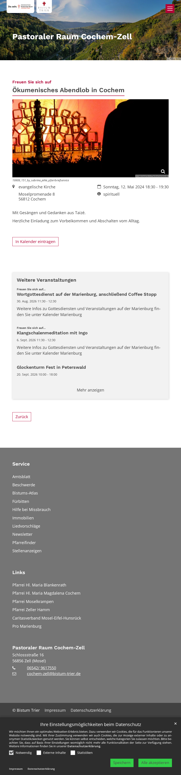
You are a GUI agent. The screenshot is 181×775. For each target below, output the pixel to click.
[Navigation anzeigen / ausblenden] (170, 8)
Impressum (16, 768)
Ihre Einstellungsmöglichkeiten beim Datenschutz (90, 724)
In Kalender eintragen (35, 241)
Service (21, 464)
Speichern (121, 762)
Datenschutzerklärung (83, 746)
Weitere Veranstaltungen (46, 280)
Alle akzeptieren (155, 762)
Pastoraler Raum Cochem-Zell (48, 647)
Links (18, 572)
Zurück (21, 416)
